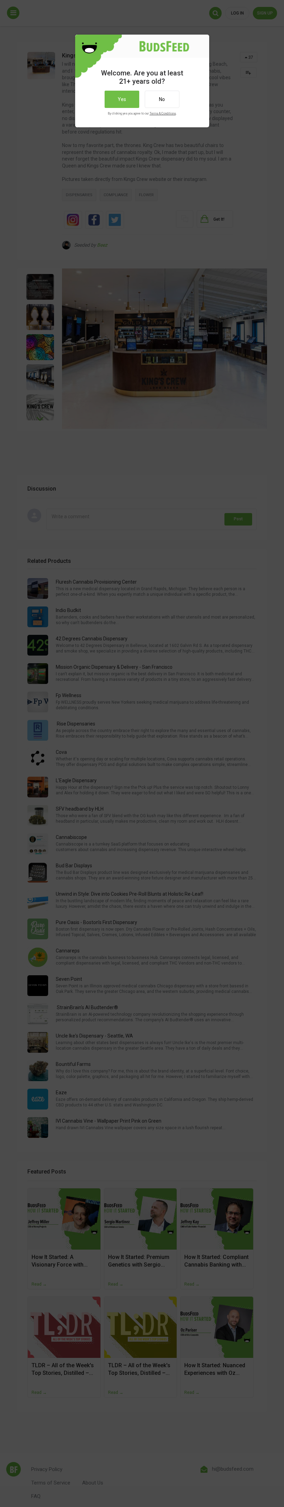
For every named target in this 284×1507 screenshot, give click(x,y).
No (162, 99)
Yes (122, 99)
